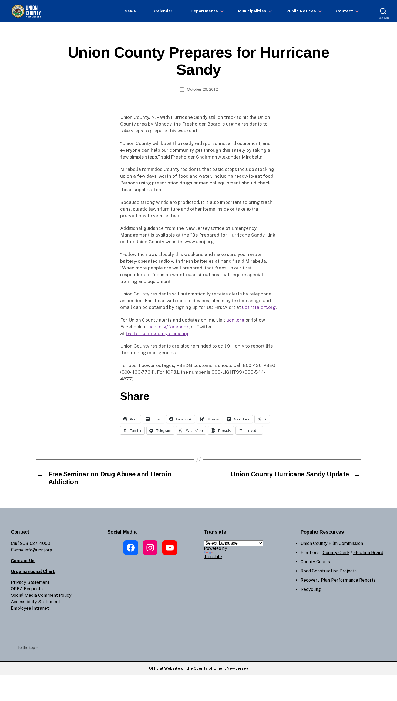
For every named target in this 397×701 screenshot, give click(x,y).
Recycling (311, 589)
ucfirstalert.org (259, 307)
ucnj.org (235, 320)
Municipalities (252, 11)
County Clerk (336, 552)
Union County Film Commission (332, 543)
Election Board (368, 552)
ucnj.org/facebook (168, 326)
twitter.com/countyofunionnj (157, 333)
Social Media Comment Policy (41, 595)
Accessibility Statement (35, 601)
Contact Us (23, 560)
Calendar (163, 11)
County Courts (315, 561)
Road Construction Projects (329, 571)
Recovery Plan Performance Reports (338, 580)
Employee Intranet (30, 608)
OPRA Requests (27, 588)
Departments (204, 11)
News (130, 11)
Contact (344, 11)
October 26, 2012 (202, 89)
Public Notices (301, 11)
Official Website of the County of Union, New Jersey (198, 668)
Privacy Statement (30, 582)
